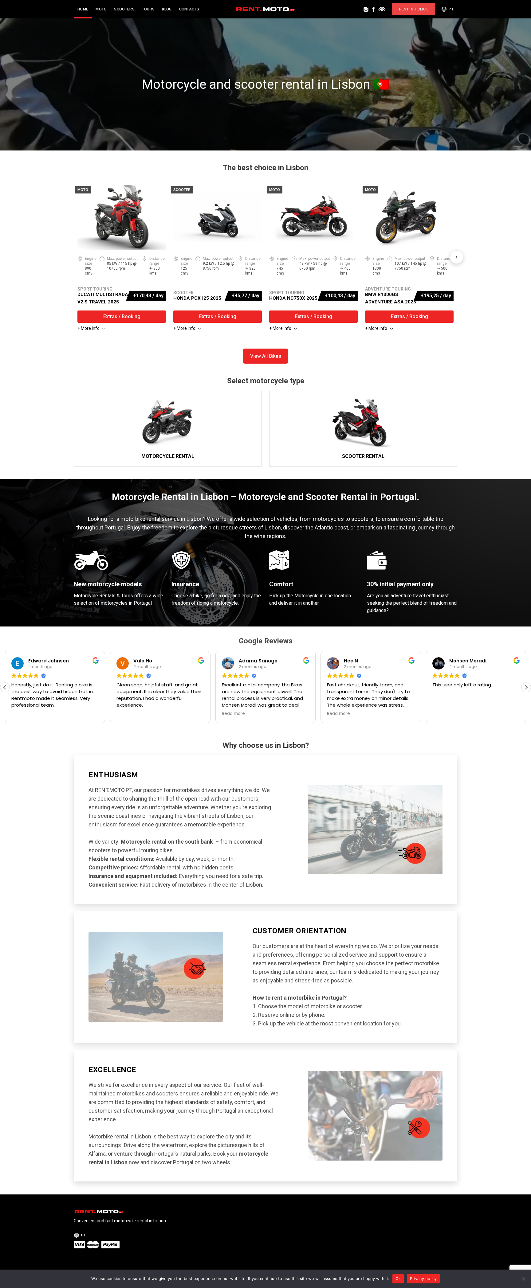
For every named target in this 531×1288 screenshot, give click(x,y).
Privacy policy (423, 1278)
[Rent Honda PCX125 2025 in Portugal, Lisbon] (217, 216)
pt (451, 9)
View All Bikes (265, 356)
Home (82, 9)
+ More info (88, 328)
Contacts (189, 9)
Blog (166, 9)
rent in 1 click (413, 9)
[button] (526, 687)
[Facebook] (373, 9)
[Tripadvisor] (382, 9)
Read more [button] (233, 713)
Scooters (124, 9)
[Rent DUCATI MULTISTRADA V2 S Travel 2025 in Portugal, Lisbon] (121, 216)
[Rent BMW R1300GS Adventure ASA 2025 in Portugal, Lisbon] (409, 216)
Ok (398, 1278)
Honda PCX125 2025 (197, 298)
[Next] (456, 257)
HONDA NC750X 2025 (293, 298)
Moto (101, 9)
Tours (148, 9)
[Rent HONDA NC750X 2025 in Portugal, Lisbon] (313, 216)
